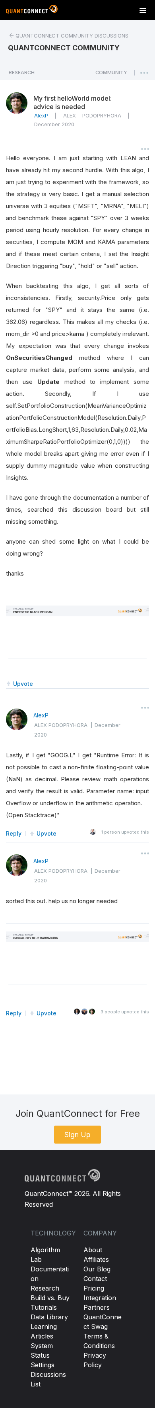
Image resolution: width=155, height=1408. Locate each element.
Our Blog (96, 1269)
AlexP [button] (41, 115)
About (92, 1250)
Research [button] (22, 72)
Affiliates (96, 1259)
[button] (111, 75)
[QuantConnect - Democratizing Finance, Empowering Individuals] (32, 11)
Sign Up (77, 1134)
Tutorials (44, 1307)
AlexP (40, 715)
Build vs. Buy (50, 1298)
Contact (95, 1279)
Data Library (49, 1317)
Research (45, 1288)
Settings (42, 1365)
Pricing (93, 1288)
